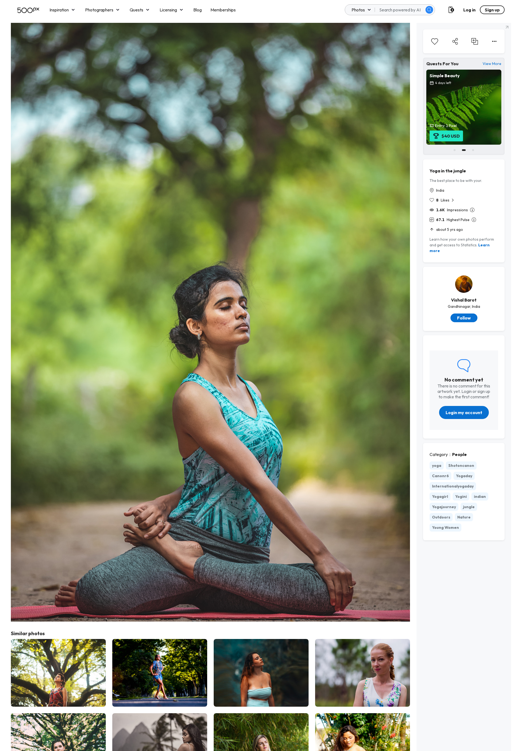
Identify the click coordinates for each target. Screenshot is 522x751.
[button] (429, 9)
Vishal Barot (464, 300)
